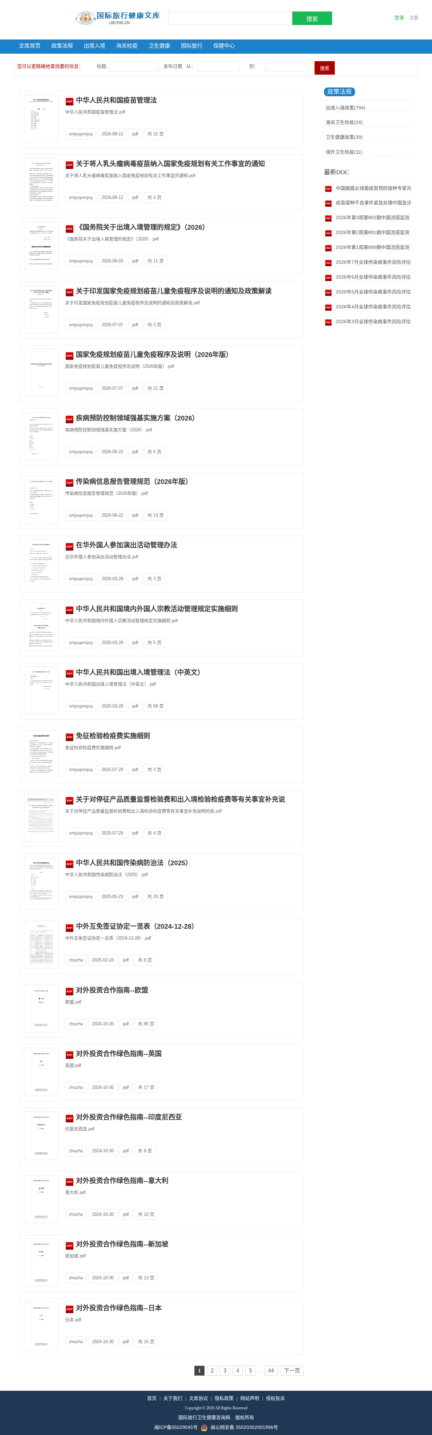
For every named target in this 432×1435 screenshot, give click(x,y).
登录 (399, 17)
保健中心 (224, 46)
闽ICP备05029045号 (176, 1427)
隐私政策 (224, 1398)
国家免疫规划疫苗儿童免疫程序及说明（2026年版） (153, 354)
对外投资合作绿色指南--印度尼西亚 (128, 1117)
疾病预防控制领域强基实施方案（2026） (136, 418)
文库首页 (29, 46)
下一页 (292, 1371)
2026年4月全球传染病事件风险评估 (372, 306)
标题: (102, 66)
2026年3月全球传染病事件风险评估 (372, 321)
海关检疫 (127, 46)
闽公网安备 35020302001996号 (244, 1427)
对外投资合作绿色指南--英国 (118, 1053)
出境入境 (94, 46)
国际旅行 (191, 46)
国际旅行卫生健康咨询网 (204, 1417)
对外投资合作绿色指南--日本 (118, 1308)
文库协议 (198, 1398)
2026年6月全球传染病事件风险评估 (372, 277)
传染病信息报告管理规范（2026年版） (133, 481)
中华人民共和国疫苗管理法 (115, 100)
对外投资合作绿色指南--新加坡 (121, 1244)
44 (271, 1371)
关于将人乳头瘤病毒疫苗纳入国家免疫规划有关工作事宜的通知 (169, 164)
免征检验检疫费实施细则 (112, 736)
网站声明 (249, 1398)
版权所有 (244, 1417)
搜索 (312, 19)
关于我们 (172, 1398)
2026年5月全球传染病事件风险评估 (372, 291)
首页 (152, 1398)
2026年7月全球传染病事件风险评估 (372, 262)
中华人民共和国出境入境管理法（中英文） (139, 672)
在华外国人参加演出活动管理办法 (125, 545)
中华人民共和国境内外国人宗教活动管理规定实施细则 (156, 609)
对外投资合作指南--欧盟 (111, 990)
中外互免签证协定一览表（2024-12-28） (136, 926)
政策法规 (62, 46)
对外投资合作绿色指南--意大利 (121, 1180)
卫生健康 (159, 46)
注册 (413, 17)
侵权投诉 (275, 1398)
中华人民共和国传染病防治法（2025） (133, 863)
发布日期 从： (179, 66)
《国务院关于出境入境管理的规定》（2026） (141, 227)
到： (254, 66)
